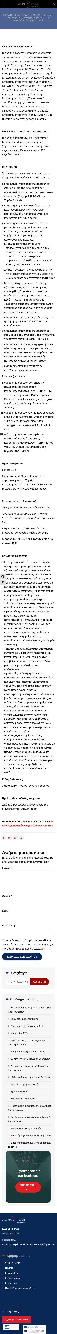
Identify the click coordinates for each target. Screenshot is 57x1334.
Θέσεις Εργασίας (12, 1278)
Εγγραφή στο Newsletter (16, 1319)
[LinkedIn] (21, 837)
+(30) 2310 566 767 (10, 1233)
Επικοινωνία (27, 1187)
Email (6, 910)
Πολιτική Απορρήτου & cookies (20, 1288)
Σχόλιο (7, 868)
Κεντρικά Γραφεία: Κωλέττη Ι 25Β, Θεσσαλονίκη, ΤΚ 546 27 (28, 1246)
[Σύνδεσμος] (15, 837)
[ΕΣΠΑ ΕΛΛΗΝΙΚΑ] (34, 1327)
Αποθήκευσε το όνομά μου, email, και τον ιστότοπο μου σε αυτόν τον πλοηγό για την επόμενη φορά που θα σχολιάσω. (28, 944)
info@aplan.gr (13, 1311)
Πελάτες (9, 1267)
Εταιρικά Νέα (11, 1273)
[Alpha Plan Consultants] (28, 4)
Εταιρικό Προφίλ (13, 1262)
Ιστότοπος (8, 925)
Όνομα (7, 895)
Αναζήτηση (39, 981)
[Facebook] (4, 837)
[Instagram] (9, 837)
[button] (3, 4)
